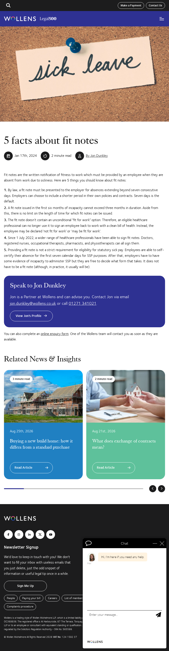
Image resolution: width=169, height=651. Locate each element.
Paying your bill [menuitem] (31, 598)
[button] (8, 5)
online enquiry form (55, 334)
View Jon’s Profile (28, 316)
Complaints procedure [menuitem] (20, 606)
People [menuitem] (11, 598)
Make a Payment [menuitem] (131, 5)
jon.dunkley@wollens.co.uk (33, 303)
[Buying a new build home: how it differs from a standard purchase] (43, 424)
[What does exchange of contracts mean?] (125, 424)
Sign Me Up (25, 586)
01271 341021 (82, 303)
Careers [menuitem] (52, 598)
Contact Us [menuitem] (155, 5)
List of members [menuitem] (73, 598)
